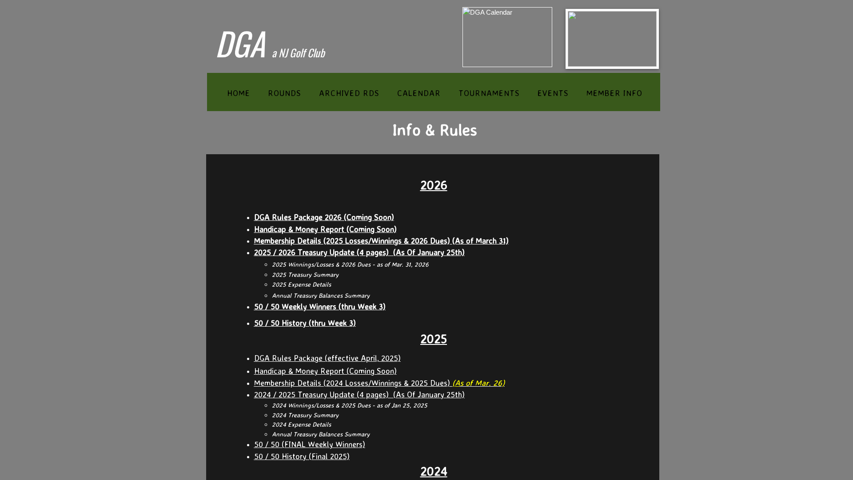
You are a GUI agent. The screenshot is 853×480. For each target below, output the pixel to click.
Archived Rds (349, 93)
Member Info (614, 93)
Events (553, 93)
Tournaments (489, 93)
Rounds (284, 93)
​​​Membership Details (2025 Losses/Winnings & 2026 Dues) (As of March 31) (381, 240)
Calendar (419, 93)
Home (238, 93)
